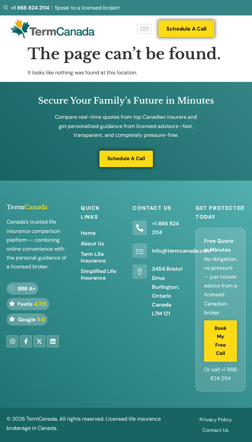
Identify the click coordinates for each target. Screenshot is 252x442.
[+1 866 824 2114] (140, 228)
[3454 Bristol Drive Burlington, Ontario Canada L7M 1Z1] (140, 271)
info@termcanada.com (181, 250)
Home (88, 233)
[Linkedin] (53, 341)
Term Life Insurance (93, 257)
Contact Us (215, 430)
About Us (92, 243)
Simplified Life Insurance (98, 274)
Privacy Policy (216, 419)
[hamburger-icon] (144, 29)
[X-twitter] (39, 341)
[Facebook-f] (26, 341)
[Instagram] (12, 341)
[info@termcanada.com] (140, 250)
